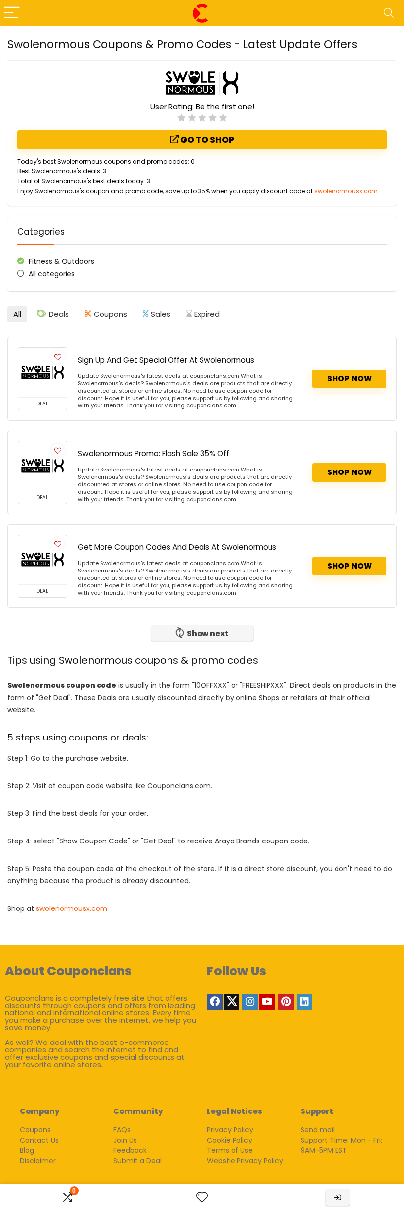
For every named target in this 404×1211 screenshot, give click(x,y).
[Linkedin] (304, 1002)
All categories (52, 274)
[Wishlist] (202, 1197)
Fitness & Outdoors (61, 261)
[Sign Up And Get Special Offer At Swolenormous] (42, 372)
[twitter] (231, 1002)
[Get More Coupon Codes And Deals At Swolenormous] (42, 559)
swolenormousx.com (346, 191)
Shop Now (349, 378)
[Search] (389, 13)
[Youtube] (267, 1002)
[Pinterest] (286, 1002)
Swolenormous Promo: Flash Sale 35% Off (153, 453)
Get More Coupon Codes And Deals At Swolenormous (177, 547)
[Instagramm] (250, 1002)
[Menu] (12, 13)
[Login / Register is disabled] (338, 1197)
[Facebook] (215, 1002)
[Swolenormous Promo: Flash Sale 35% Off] (42, 466)
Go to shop (206, 140)
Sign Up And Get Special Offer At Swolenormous (166, 360)
